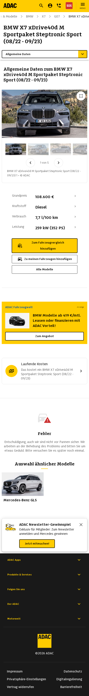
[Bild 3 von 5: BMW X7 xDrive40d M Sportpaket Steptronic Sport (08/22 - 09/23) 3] (60, 149)
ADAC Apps (14, 559)
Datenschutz (73, 671)
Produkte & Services (19, 574)
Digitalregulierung (69, 679)
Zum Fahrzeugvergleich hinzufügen (48, 245)
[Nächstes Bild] (58, 162)
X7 (44, 16)
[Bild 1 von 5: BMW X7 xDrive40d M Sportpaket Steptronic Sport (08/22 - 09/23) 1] (15, 149)
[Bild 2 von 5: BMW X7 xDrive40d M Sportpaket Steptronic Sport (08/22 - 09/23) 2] (38, 149)
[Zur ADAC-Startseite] (10, 5)
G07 (57, 16)
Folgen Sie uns (16, 589)
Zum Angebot (44, 336)
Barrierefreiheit (71, 687)
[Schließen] (81, 525)
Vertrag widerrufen (20, 687)
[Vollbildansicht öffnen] (81, 95)
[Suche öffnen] (41, 5)
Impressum (15, 671)
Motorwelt (14, 618)
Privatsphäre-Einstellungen (26, 679)
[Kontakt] (58, 5)
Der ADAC (13, 603)
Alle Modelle (44, 269)
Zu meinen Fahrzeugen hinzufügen (48, 259)
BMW (29, 16)
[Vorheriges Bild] (30, 162)
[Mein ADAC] (50, 5)
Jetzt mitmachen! (37, 543)
